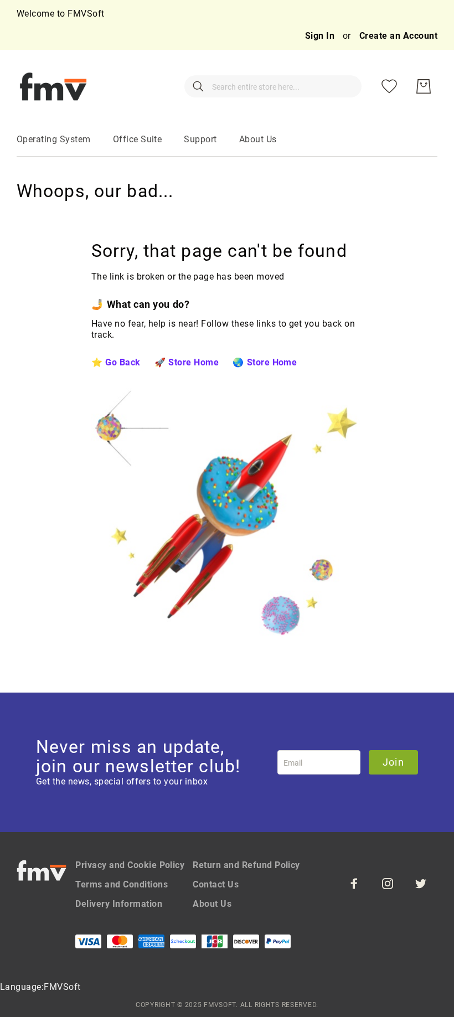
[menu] (227, 140)
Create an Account (398, 35)
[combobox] (273, 86)
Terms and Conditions (121, 884)
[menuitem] (54, 139)
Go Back (122, 362)
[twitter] (421, 884)
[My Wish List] (389, 86)
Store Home (193, 362)
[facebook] (354, 884)
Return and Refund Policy (246, 865)
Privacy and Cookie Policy (129, 865)
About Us (212, 904)
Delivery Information (118, 904)
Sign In (321, 35)
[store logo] (53, 86)
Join (393, 762)
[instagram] (387, 884)
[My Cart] (423, 86)
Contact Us (216, 884)
